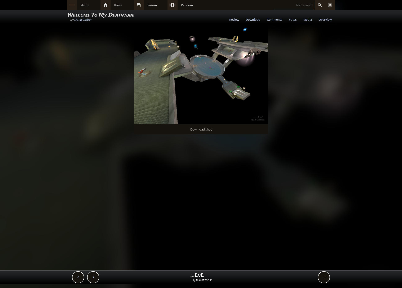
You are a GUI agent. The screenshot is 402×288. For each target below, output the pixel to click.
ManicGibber (83, 19)
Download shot (201, 129)
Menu (84, 5)
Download (253, 19)
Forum (152, 5)
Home (118, 5)
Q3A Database (203, 280)
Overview (325, 19)
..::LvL (197, 275)
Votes (293, 19)
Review (234, 19)
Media (307, 19)
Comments (274, 19)
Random (187, 5)
